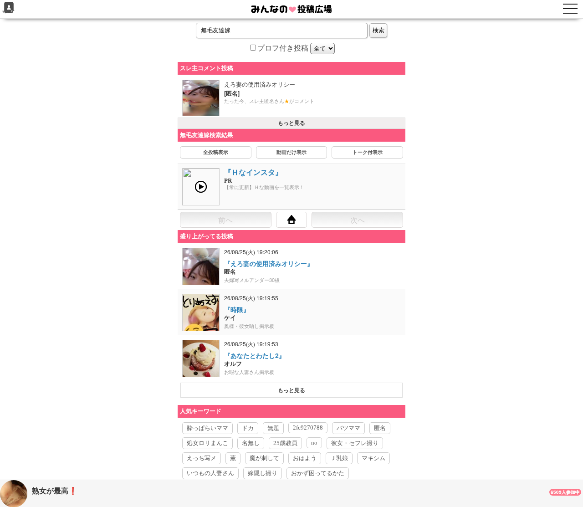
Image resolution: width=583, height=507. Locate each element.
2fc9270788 (308, 427)
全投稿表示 (215, 152)
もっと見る (291, 123)
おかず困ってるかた (317, 473)
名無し (251, 443)
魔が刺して (264, 458)
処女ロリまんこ (207, 443)
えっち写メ (201, 458)
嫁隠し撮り (262, 473)
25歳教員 (285, 443)
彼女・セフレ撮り (354, 443)
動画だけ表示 (291, 152)
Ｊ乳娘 (339, 458)
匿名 (380, 428)
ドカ (248, 428)
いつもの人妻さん (210, 473)
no (314, 442)
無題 (273, 428)
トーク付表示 (368, 152)
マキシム (373, 458)
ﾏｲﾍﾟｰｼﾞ (8, 12)
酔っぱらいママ (207, 428)
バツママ (348, 428)
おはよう (305, 458)
